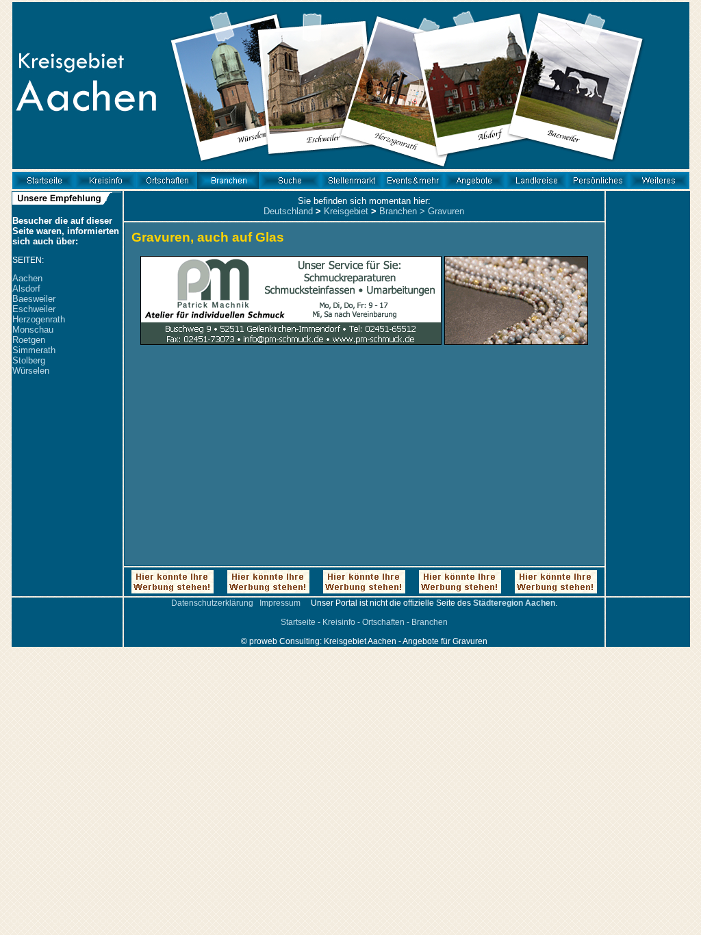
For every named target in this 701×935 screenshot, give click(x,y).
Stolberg (28, 360)
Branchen (398, 211)
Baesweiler (33, 299)
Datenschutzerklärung (212, 603)
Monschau (32, 329)
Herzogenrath (38, 319)
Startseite (298, 622)
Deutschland (288, 211)
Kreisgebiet (346, 211)
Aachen (27, 278)
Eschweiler (33, 309)
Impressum (280, 603)
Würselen (30, 371)
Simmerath (33, 350)
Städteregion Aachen (514, 603)
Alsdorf (26, 288)
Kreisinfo (338, 622)
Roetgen (28, 340)
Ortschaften (383, 622)
